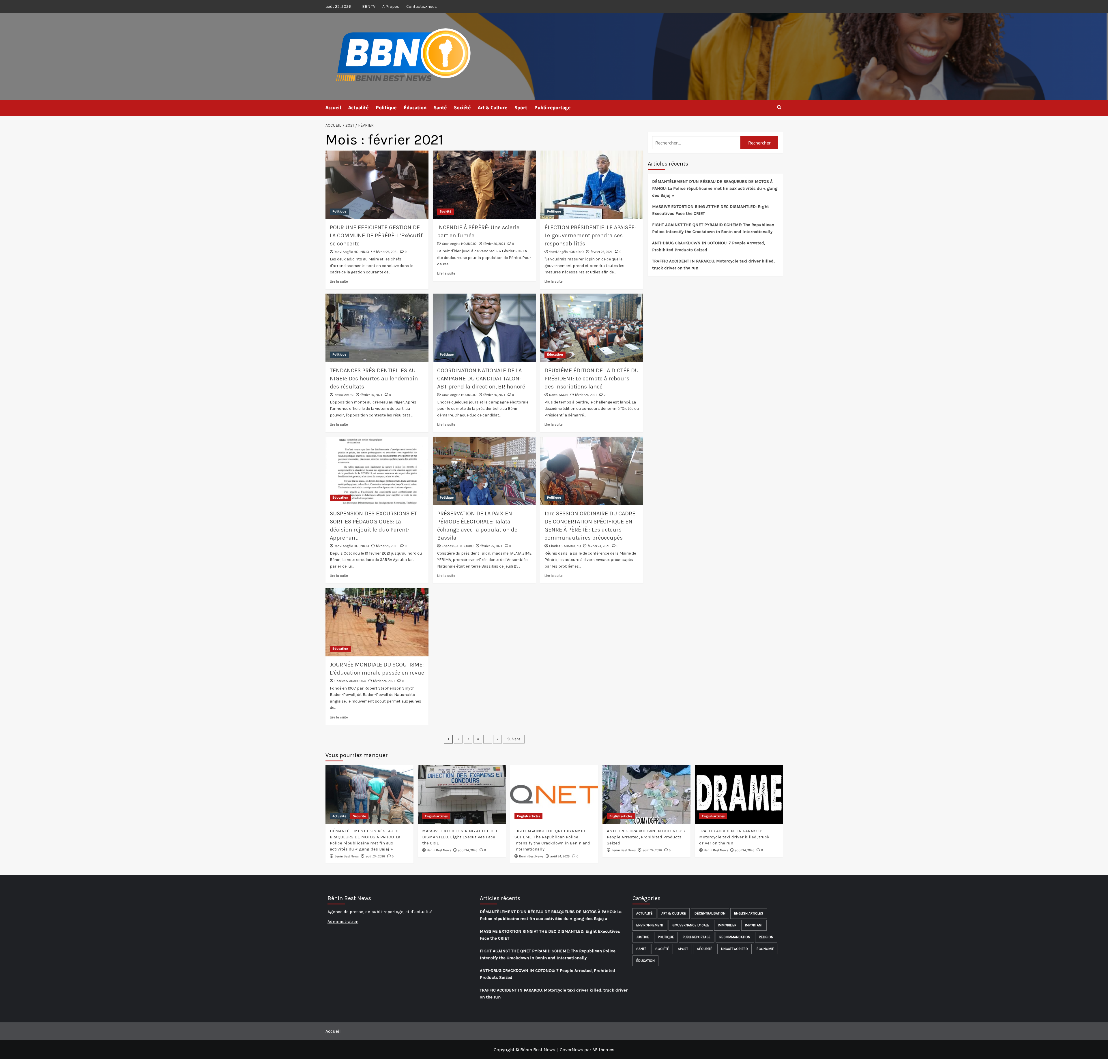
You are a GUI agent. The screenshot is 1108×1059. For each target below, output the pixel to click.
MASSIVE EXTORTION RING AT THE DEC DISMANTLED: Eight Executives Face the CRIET (710, 210)
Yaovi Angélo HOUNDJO (351, 251)
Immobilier (727, 925)
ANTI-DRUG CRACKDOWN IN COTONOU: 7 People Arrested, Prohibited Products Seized (708, 246)
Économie (765, 949)
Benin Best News (346, 856)
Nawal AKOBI (343, 395)
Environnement (650, 925)
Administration (342, 921)
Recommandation (734, 937)
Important (754, 925)
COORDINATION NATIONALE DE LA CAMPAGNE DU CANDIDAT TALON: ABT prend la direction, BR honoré (481, 378)
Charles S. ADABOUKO (457, 546)
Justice (642, 937)
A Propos (390, 6)
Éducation (415, 107)
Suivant (513, 739)
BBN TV (368, 6)
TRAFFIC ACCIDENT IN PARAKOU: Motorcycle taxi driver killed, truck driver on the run (713, 264)
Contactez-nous (421, 6)
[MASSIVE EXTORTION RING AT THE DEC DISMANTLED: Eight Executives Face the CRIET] (462, 794)
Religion (766, 937)
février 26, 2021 (387, 251)
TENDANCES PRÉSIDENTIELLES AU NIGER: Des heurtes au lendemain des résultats (374, 378)
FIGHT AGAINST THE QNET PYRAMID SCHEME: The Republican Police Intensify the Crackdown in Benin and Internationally (713, 228)
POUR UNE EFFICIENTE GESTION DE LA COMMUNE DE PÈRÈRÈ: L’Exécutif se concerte (376, 235)
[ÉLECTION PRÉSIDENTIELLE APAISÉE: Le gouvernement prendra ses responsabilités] (591, 185)
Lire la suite (339, 281)
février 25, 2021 (491, 546)
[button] (779, 108)
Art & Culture (492, 107)
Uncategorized (734, 949)
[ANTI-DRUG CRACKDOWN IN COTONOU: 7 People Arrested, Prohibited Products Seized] (646, 794)
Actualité (358, 107)
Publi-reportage (552, 107)
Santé (440, 107)
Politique (386, 107)
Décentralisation (710, 913)
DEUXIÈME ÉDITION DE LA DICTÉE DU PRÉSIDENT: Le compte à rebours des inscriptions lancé (591, 378)
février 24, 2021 (599, 546)
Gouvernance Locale (690, 925)
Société (462, 107)
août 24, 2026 (375, 856)
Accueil (333, 107)
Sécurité (359, 816)
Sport (520, 107)
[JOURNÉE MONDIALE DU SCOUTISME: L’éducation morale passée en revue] (376, 622)
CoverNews (571, 1049)
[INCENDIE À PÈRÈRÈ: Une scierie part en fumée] (484, 185)
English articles (436, 816)
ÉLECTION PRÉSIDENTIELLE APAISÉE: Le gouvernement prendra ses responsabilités (590, 235)
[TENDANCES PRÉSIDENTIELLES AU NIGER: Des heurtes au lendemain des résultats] (376, 328)
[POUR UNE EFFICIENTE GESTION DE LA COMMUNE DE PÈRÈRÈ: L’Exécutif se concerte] (376, 185)
